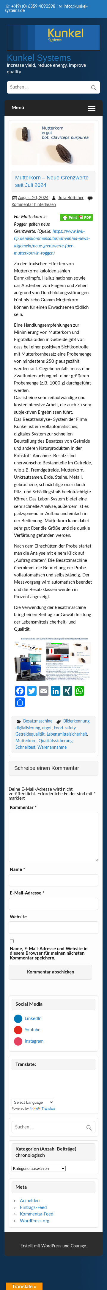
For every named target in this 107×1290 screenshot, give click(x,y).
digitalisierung (27, 728)
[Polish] (50, 1086)
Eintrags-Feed (33, 1207)
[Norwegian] (43, 1086)
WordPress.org (34, 1221)
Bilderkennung (76, 721)
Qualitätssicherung (56, 741)
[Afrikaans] (15, 1077)
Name (17, 869)
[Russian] (15, 1093)
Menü (18, 107)
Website (18, 917)
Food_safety (64, 728)
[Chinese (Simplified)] (29, 1077)
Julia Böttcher (71, 198)
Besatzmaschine (37, 721)
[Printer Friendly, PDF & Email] (76, 217)
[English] (50, 1077)
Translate (48, 1108)
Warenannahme (52, 747)
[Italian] (29, 1086)
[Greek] (22, 1086)
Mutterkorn (26, 741)
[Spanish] (22, 1093)
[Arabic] (22, 1077)
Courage (78, 1246)
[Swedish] (29, 1093)
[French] (15, 1086)
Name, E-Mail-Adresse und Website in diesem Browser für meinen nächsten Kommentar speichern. (48, 953)
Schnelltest (25, 747)
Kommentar (23, 807)
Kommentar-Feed (36, 1214)
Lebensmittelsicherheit (67, 734)
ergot (47, 728)
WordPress (51, 1246)
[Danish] (36, 1077)
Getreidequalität (30, 734)
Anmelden (30, 1200)
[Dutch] (43, 1077)
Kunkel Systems (39, 57)
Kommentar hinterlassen (34, 204)
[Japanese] (36, 1086)
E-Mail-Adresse (27, 893)
